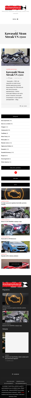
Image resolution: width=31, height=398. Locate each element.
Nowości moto (5, 143)
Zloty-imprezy (5, 162)
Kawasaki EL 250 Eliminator (8, 238)
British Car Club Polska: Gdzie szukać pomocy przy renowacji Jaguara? (14, 357)
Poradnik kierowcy (6, 152)
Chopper (8, 69)
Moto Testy (4, 136)
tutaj (7, 390)
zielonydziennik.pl (8, 383)
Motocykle (14, 69)
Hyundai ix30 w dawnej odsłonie (9, 256)
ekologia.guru (10, 381)
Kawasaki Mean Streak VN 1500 (15, 73)
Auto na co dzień (5, 123)
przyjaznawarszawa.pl (21, 383)
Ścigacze (3, 155)
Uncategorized (5, 159)
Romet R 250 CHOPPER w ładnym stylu (11, 221)
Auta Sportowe (5, 120)
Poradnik (3, 149)
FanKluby (3, 133)
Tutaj (22, 392)
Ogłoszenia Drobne (6, 146)
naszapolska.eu (20, 381)
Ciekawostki (4, 130)
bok (11, 78)
